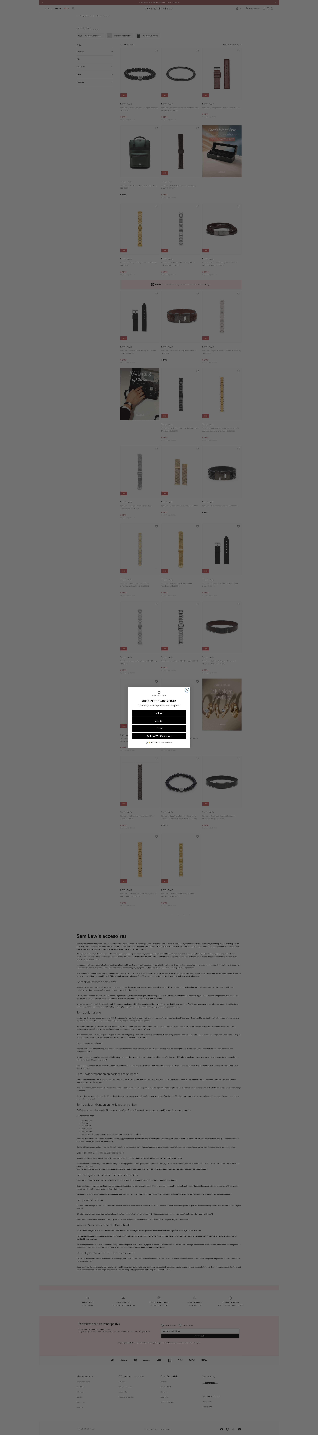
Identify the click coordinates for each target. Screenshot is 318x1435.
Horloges (159, 713)
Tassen (159, 728)
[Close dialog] (187, 690)
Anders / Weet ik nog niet (159, 736)
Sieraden (159, 720)
